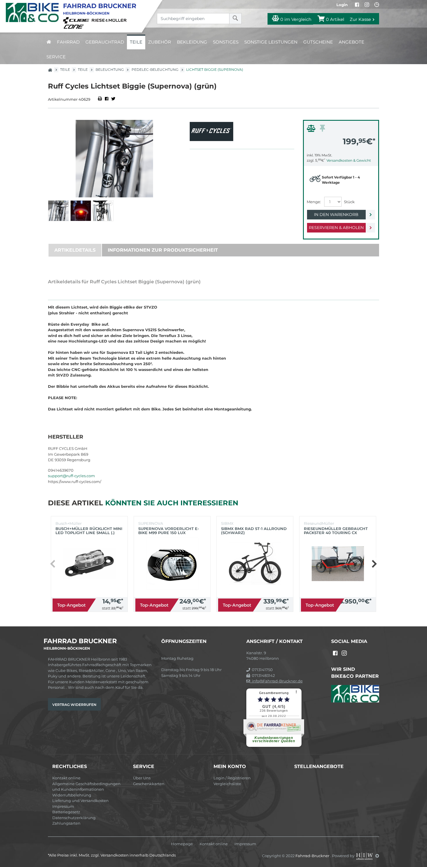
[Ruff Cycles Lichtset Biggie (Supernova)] (114, 158)
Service (56, 57)
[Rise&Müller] (110, 20)
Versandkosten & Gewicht (348, 160)
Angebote (351, 42)
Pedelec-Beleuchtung (155, 69)
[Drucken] (100, 99)
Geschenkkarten (148, 783)
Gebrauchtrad (104, 42)
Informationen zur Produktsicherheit (163, 250)
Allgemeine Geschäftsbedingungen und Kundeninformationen (86, 786)
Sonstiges (225, 42)
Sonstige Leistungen (270, 42)
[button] (374, 564)
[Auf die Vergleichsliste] (312, 130)
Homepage (182, 844)
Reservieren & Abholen (336, 227)
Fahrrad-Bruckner (312, 855)
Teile (136, 42)
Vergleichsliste (227, 783)
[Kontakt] (376, 4)
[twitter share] (113, 99)
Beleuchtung (110, 69)
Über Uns (141, 778)
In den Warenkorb (336, 214)
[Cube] (77, 20)
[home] (49, 42)
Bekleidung (192, 42)
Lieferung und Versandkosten (80, 800)
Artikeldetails (75, 250)
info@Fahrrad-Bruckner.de (276, 681)
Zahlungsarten (66, 823)
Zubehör (159, 42)
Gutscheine (318, 42)
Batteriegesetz (66, 812)
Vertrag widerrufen (74, 704)
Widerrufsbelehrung (71, 795)
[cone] (74, 26)
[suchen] (235, 18)
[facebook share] (107, 99)
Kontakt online (66, 778)
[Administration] (377, 855)
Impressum (63, 806)
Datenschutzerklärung (74, 817)
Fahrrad (68, 42)
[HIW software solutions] (365, 855)
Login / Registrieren (232, 778)
